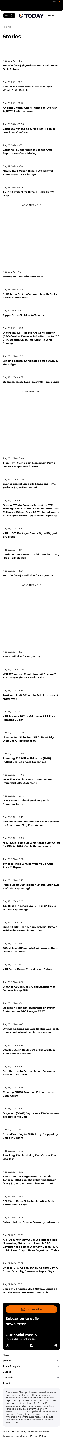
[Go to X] (8, 1345)
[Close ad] (59, 1)
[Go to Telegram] (55, 1345)
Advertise (8, 1377)
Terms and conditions (15, 1436)
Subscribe (34, 1309)
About (6, 1383)
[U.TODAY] (31, 15)
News (6, 1355)
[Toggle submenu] (58, 1355)
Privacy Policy (38, 1436)
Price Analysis (11, 1366)
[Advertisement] (31, 231)
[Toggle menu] (9, 15)
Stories (7, 1360)
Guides (7, 1371)
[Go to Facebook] (31, 1345)
